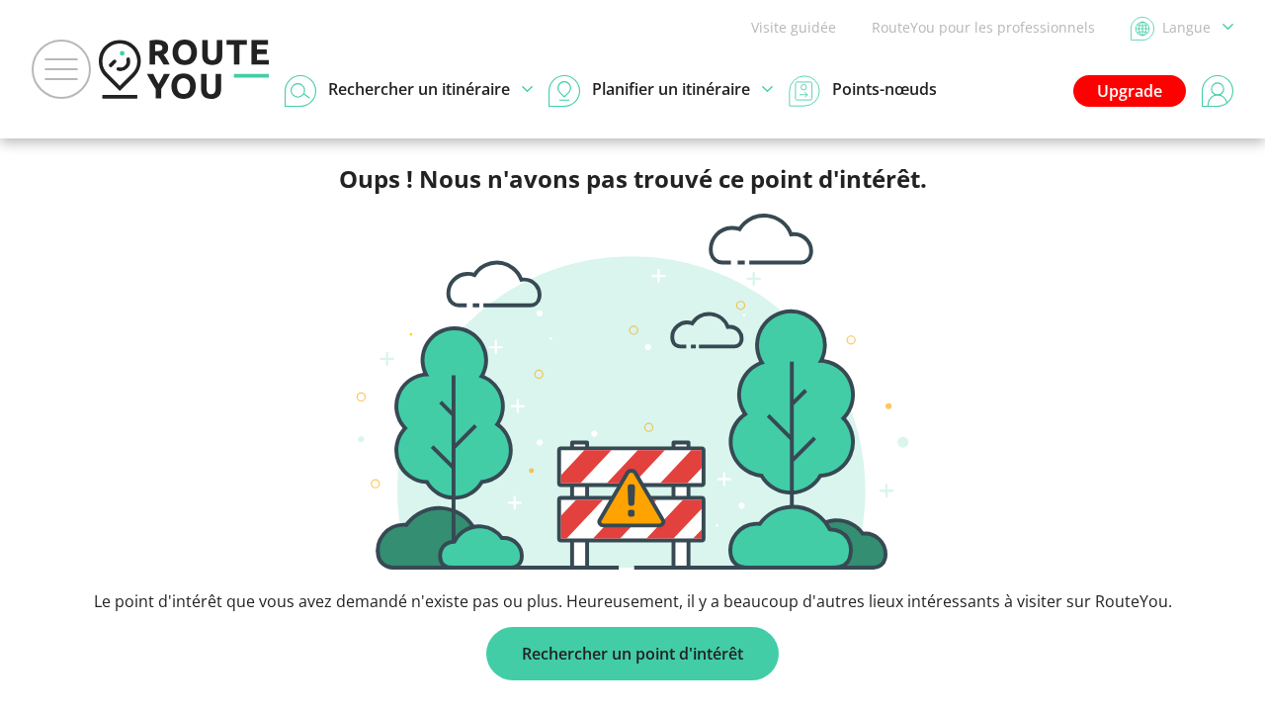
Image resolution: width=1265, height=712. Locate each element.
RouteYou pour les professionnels (983, 27)
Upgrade (1129, 91)
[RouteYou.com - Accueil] (184, 69)
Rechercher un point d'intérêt (632, 654)
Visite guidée (793, 27)
